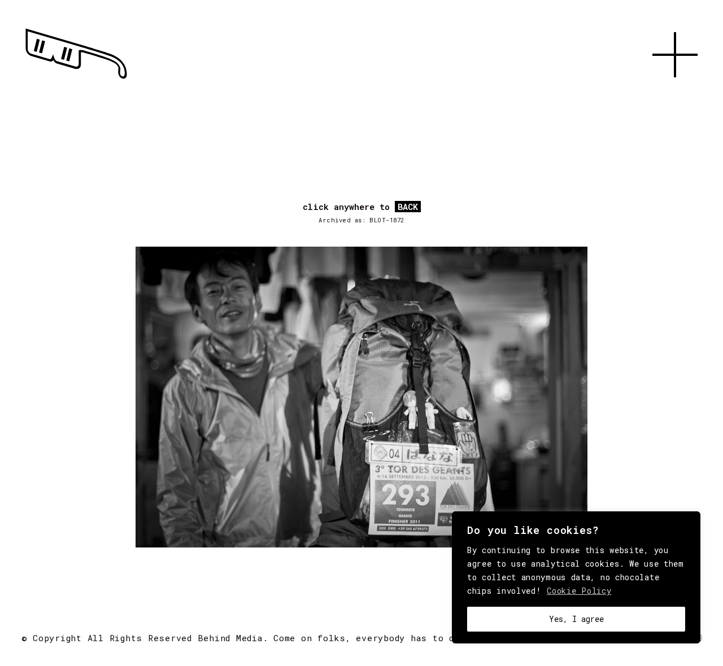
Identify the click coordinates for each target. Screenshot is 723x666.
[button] (675, 90)
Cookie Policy (579, 590)
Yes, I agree (576, 619)
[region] (576, 577)
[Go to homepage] (76, 79)
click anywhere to (360, 207)
